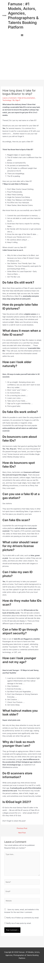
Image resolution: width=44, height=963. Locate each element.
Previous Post (22, 828)
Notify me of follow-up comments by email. (22, 918)
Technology (6, 100)
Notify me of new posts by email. (18, 923)
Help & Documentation (26, 98)
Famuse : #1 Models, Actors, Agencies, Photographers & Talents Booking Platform (23, 15)
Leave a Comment (9, 98)
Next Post (22, 833)
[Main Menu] (22, 35)
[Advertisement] (22, 59)
